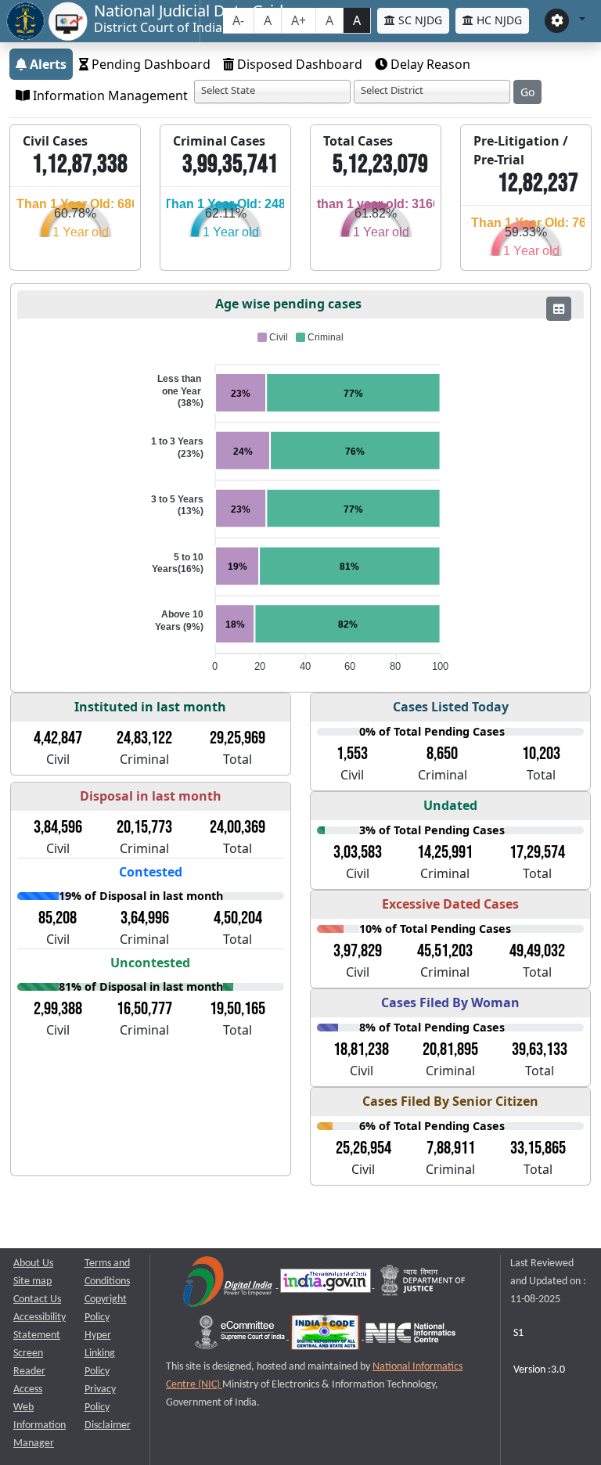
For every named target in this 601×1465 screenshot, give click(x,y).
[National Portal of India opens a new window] (327, 1285)
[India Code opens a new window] (326, 1336)
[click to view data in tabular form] (558, 309)
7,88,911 (450, 1148)
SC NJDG (418, 20)
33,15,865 (538, 1148)
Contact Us (37, 1299)
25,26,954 (363, 1148)
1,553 (352, 754)
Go (527, 92)
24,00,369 (237, 827)
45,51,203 (445, 951)
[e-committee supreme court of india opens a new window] (241, 1336)
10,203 (541, 754)
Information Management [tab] (109, 95)
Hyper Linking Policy (100, 1353)
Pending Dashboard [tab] (149, 64)
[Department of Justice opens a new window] (423, 1285)
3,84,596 (58, 827)
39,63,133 (539, 1049)
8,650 (442, 754)
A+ (298, 20)
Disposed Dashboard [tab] (298, 64)
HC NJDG (497, 20)
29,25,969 (237, 738)
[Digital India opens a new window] (229, 1285)
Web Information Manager (39, 1425)
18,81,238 (361, 1049)
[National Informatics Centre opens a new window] (410, 1336)
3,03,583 (357, 852)
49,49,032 (537, 951)
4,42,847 (58, 738)
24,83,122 (144, 738)
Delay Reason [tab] (428, 64)
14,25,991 (445, 852)
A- (238, 20)
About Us (33, 1263)
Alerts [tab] (47, 64)
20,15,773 (144, 827)
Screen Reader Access (29, 1371)
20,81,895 (450, 1049)
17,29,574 (537, 852)
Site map (32, 1281)
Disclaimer (108, 1425)
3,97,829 (357, 951)
